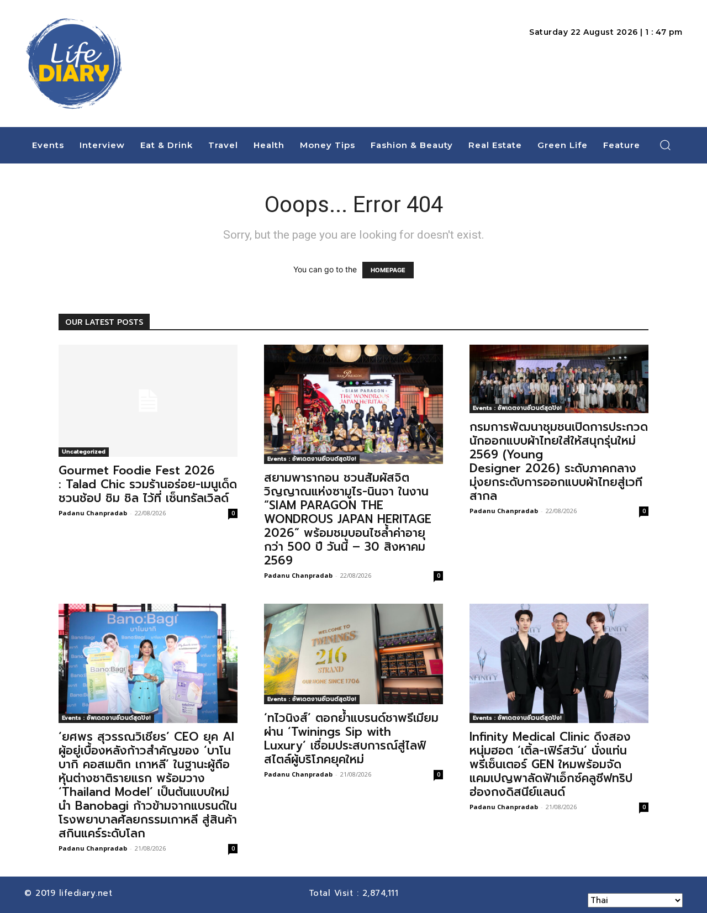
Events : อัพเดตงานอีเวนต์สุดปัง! (311, 459)
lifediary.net (87, 893)
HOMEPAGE (388, 270)
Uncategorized (83, 451)
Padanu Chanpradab (93, 513)
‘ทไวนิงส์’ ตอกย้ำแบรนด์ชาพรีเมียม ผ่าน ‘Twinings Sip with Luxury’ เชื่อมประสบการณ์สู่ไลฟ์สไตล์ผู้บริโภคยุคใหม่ (351, 738)
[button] (665, 144)
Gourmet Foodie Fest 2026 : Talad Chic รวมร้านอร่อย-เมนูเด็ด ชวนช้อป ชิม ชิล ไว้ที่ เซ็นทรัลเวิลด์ (148, 484)
